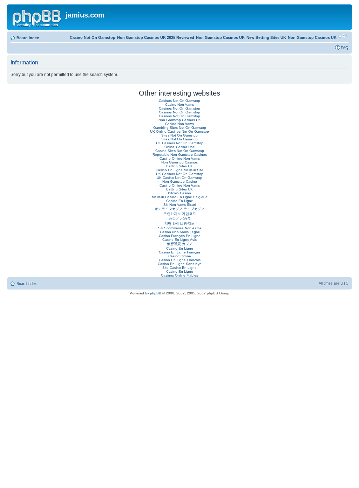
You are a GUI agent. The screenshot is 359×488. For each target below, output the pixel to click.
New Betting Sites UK (266, 37)
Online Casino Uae (179, 147)
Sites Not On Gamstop (179, 135)
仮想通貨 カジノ (179, 244)
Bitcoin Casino (179, 193)
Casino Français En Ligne (180, 236)
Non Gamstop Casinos (179, 162)
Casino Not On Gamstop (92, 37)
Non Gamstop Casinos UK (312, 37)
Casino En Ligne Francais (180, 260)
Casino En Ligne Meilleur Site (179, 170)
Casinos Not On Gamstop (179, 101)
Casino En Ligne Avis (179, 240)
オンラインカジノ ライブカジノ (180, 209)
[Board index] (37, 17)
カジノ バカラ (180, 219)
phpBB (155, 293)
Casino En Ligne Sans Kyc (179, 264)
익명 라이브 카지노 (179, 223)
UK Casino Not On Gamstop (179, 178)
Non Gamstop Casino (179, 181)
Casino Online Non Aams (180, 158)
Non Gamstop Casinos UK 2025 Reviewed (155, 37)
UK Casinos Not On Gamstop (179, 143)
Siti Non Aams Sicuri (179, 205)
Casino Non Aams (179, 104)
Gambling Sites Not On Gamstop (179, 128)
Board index (27, 38)
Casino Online (179, 256)
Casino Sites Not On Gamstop (179, 151)
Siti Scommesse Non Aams (179, 228)
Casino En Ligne (179, 201)
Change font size (343, 36)
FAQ (344, 48)
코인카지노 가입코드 (179, 214)
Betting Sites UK (179, 166)
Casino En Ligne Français (180, 252)
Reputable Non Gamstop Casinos (180, 154)
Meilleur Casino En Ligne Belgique (180, 197)
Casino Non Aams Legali (179, 232)
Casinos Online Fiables (179, 275)
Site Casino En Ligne (179, 268)
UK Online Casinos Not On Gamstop (179, 131)
